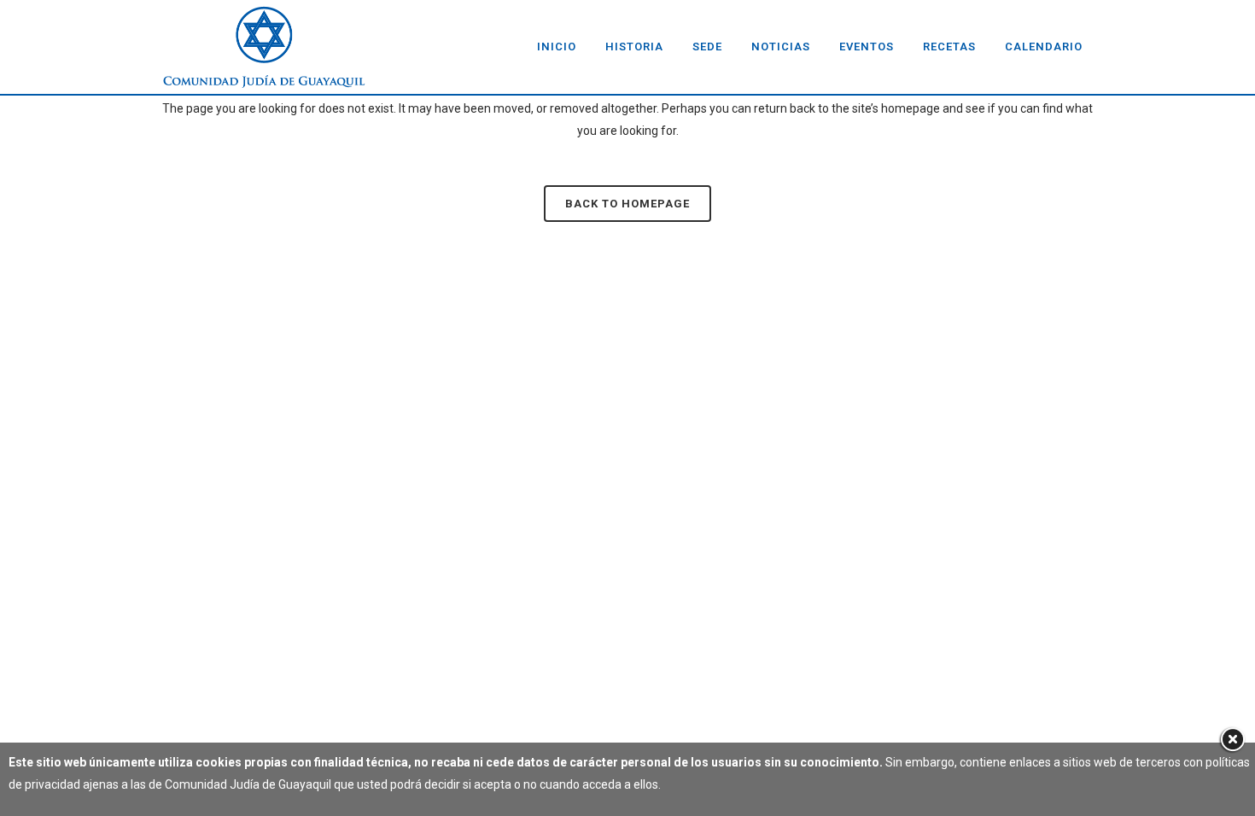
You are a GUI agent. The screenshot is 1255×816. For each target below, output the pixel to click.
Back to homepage (627, 203)
